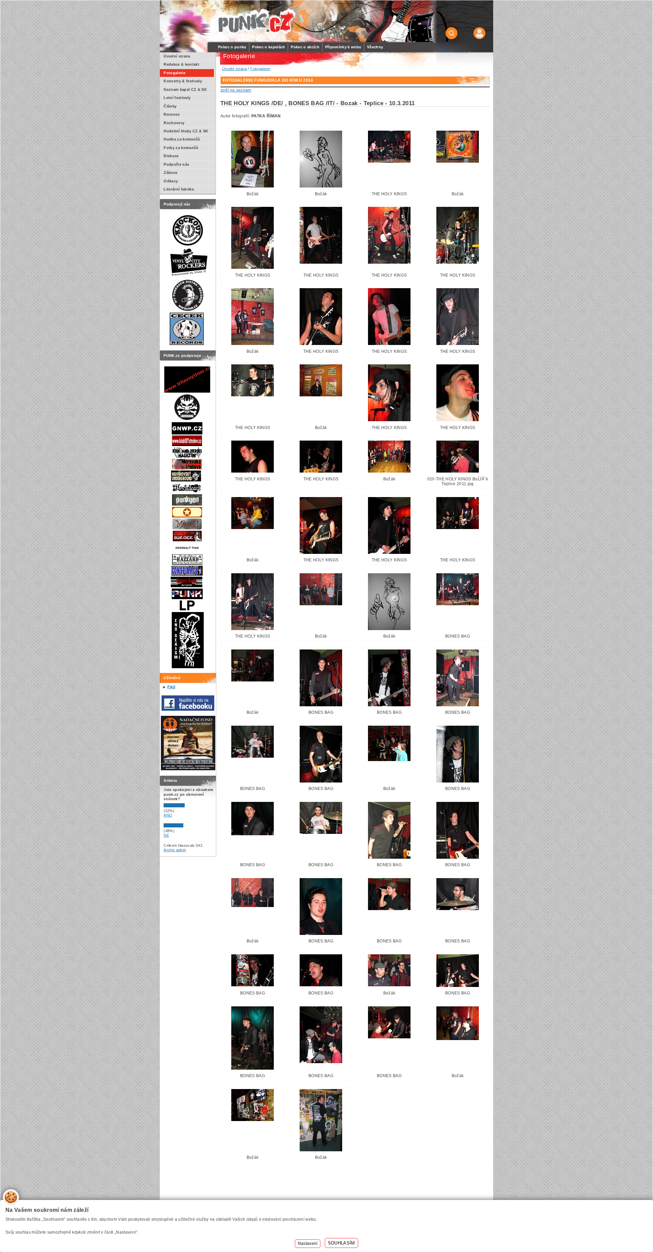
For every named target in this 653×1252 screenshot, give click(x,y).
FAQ (171, 687)
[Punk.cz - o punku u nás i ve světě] (255, 21)
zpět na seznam (235, 90)
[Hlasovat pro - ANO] (184, 806)
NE (166, 835)
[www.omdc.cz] (188, 769)
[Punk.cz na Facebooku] (188, 709)
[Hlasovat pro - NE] (184, 826)
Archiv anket (175, 850)
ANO (168, 815)
